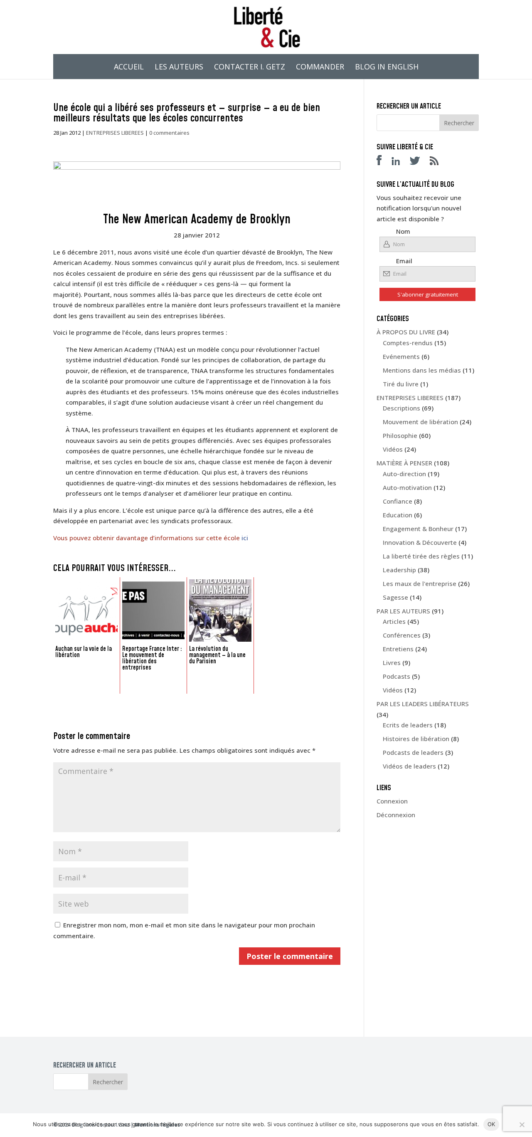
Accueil (129, 68)
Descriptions (401, 408)
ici (244, 538)
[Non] (521, 1124)
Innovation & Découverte (420, 542)
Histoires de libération (416, 738)
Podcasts (396, 676)
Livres (392, 662)
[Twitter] (419, 162)
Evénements (401, 356)
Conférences (402, 635)
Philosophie (400, 435)
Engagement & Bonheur (418, 528)
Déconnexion (396, 815)
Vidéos (393, 449)
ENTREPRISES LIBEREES (115, 132)
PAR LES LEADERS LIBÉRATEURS (423, 704)
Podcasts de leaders (413, 752)
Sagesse (395, 597)
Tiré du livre (401, 384)
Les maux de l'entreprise (419, 583)
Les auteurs (179, 68)
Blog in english (387, 68)
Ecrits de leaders (408, 725)
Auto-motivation (407, 487)
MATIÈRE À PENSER (404, 463)
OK (491, 1124)
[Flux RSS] (438, 162)
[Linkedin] (400, 162)
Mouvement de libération (420, 422)
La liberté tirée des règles (421, 556)
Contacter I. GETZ (249, 68)
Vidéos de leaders (409, 766)
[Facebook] (383, 162)
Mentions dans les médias (422, 370)
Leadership (399, 570)
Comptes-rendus (408, 343)
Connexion (392, 801)
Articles (394, 621)
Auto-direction (404, 474)
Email (404, 261)
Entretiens (398, 649)
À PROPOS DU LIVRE (406, 332)
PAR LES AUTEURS (403, 611)
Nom (403, 231)
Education (397, 515)
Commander (320, 68)
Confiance (397, 501)
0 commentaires (169, 132)
